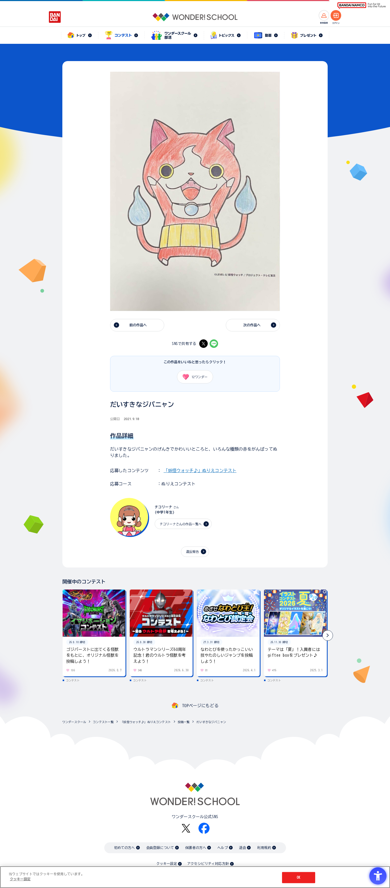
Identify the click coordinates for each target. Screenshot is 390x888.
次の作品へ (252, 325)
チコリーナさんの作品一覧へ (181, 524)
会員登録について (160, 847)
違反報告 (192, 551)
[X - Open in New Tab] (203, 343)
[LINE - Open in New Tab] (214, 343)
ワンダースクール (74, 721)
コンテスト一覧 (103, 721)
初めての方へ (124, 847)
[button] (327, 635)
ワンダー (199, 376)
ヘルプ (222, 847)
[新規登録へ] (324, 15)
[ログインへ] (336, 15)
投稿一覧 (184, 721)
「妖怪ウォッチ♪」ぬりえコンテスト (200, 470)
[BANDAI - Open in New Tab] (55, 17)
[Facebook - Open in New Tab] (204, 828)
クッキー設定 (166, 863)
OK (298, 877)
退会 (242, 847)
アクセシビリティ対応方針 (208, 863)
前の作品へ (138, 325)
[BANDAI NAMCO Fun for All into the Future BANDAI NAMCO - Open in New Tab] (361, 5)
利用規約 (264, 847)
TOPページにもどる (200, 705)
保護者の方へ (195, 847)
